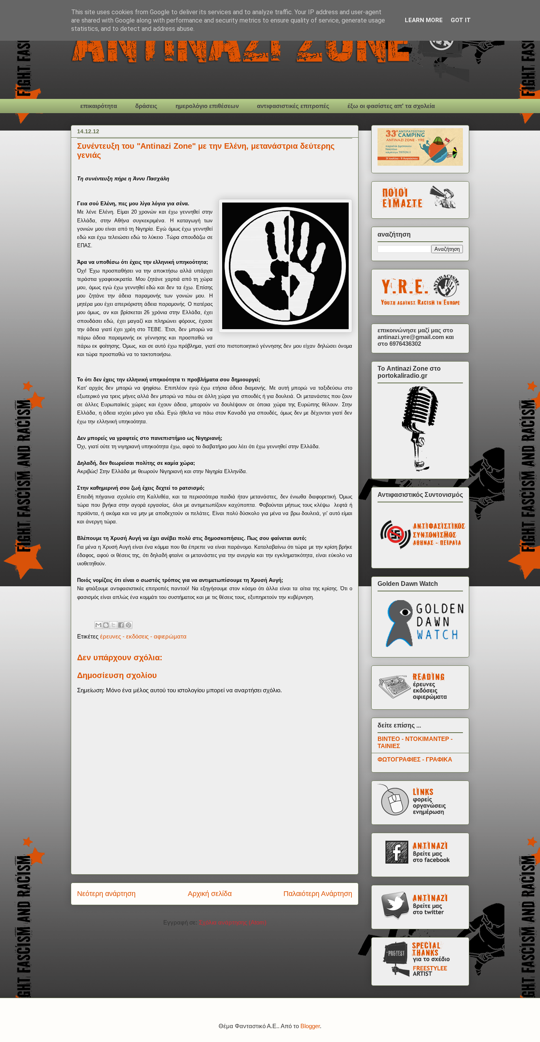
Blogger (310, 1026)
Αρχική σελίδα (210, 894)
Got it (461, 20)
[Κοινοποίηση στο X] (113, 625)
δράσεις (146, 105)
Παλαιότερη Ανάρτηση (317, 894)
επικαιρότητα (98, 105)
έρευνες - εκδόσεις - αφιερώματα (143, 636)
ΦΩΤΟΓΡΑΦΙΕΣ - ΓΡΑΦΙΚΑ (415, 759)
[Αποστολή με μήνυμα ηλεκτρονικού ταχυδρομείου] (98, 625)
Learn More (424, 20)
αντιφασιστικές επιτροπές (293, 105)
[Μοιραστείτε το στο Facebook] (121, 625)
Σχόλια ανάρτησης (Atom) (232, 922)
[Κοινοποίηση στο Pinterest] (128, 625)
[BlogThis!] (106, 625)
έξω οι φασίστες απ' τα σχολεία (391, 105)
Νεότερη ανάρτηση (106, 894)
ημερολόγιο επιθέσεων (207, 105)
